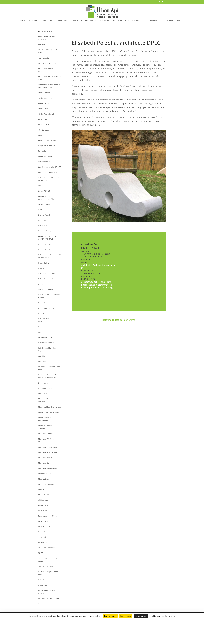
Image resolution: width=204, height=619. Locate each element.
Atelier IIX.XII (43, 109)
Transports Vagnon (45, 566)
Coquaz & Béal (44, 204)
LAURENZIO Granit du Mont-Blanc (49, 368)
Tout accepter (110, 616)
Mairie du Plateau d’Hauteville (45, 427)
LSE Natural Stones (45, 388)
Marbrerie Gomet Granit (47, 447)
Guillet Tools (43, 303)
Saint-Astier (42, 537)
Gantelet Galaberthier (46, 273)
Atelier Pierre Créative (47, 114)
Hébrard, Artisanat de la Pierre (47, 320)
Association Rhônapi (37, 20)
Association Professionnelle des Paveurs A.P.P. (49, 86)
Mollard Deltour (44, 489)
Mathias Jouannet (45, 474)
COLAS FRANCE (44, 191)
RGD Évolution (43, 521)
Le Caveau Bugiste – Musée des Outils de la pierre (49, 376)
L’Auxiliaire (42, 356)
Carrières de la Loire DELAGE (49, 167)
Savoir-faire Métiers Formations (97, 20)
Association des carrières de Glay (49, 78)
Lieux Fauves (43, 383)
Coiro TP (41, 186)
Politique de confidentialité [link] (163, 616)
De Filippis (42, 220)
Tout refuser (125, 616)
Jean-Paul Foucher (45, 337)
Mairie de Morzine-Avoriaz (48, 412)
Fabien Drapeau (44, 244)
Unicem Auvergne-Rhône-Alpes (48, 573)
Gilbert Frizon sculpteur (47, 279)
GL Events (42, 284)
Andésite (41, 44)
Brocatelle (42, 151)
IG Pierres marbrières (133, 20)
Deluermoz (42, 225)
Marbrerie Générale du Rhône (47, 440)
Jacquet (41, 332)
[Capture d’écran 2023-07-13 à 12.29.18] (119, 222)
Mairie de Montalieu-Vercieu (49, 407)
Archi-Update (43, 58)
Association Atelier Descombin (45, 69)
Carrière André (44, 162)
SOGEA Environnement (47, 548)
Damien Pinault (44, 215)
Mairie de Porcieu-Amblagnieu (45, 418)
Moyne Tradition (44, 495)
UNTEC (41, 580)
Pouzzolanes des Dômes (47, 516)
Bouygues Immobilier (46, 146)
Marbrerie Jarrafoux (46, 458)
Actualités (170, 20)
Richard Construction (46, 526)
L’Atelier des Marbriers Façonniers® (47, 349)
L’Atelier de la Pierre (46, 343)
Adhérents (117, 20)
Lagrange (42, 361)
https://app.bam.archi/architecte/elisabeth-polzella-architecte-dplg (98, 286)
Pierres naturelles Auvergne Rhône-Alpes (65, 20)
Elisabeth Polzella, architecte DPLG (47, 237)
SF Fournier (42, 542)
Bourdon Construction (47, 140)
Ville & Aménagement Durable (46, 591)
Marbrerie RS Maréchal (47, 468)
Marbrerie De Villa (45, 434)
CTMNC (41, 210)
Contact (180, 20)
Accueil (23, 20)
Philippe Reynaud (45, 500)
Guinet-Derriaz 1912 (46, 308)
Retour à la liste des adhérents (118, 319)
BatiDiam (41, 135)
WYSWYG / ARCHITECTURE (48, 598)
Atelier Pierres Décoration (48, 119)
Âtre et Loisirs (43, 124)
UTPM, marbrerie (45, 585)
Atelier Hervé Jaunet (46, 103)
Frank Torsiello (44, 268)
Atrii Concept (43, 130)
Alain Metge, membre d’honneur (46, 37)
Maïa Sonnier (43, 393)
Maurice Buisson (44, 479)
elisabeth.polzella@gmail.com (96, 281)
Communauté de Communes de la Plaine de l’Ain (49, 197)
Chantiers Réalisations (154, 20)
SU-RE (40, 553)
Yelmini (41, 604)
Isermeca (41, 327)
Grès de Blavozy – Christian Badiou (49, 296)
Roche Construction (46, 532)
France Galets (43, 263)
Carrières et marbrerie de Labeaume (48, 178)
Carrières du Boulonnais (47, 172)
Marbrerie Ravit (44, 463)
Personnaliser (141, 616)
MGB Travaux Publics (46, 484)
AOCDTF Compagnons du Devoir (48, 51)
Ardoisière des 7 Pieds (47, 63)
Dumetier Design (45, 231)
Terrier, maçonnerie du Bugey (47, 559)
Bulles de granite (45, 156)
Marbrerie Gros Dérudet (47, 452)
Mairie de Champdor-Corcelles (46, 400)
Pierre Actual (43, 505)
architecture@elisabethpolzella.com (98, 266)
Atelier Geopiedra (45, 98)
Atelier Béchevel (44, 93)
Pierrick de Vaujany (45, 511)
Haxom (41, 313)
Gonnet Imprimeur (45, 289)
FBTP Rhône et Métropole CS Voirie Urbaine (49, 256)
